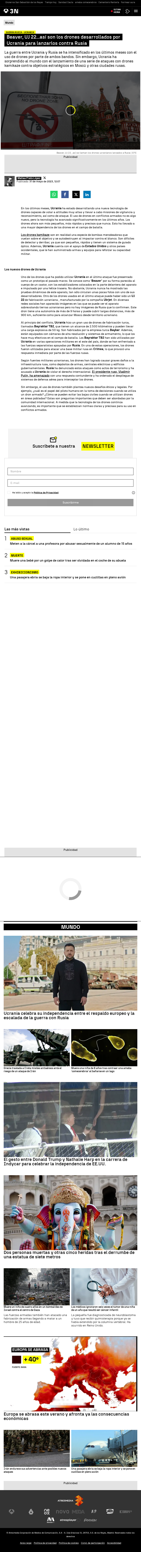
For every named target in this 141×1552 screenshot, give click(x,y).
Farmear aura (128, 2)
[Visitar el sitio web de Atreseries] (94, 1511)
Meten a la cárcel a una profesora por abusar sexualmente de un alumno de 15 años (71, 543)
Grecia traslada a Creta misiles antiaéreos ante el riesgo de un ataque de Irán (33, 1070)
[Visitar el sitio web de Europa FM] (125, 1511)
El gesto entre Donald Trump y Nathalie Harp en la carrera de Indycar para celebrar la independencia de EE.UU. (65, 1161)
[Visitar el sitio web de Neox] (46, 1511)
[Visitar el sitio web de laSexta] (31, 1511)
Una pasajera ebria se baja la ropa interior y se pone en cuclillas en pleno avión (68, 577)
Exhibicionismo (24, 572)
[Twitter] (44, 178)
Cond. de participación (93, 1543)
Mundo (70, 927)
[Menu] (136, 11)
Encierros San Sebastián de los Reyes (24, 2)
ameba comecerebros (86, 2)
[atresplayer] (127, 11)
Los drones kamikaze (35, 235)
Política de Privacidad (46, 492)
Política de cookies (69, 1543)
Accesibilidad (114, 1543)
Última (117, 11)
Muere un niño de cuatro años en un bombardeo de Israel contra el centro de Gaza (33, 1309)
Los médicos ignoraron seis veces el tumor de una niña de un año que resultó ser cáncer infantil (103, 1309)
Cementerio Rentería (108, 2)
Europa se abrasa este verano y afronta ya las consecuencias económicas (66, 1416)
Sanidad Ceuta (65, 2)
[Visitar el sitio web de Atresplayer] (70, 1520)
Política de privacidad (45, 1543)
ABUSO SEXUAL (22, 538)
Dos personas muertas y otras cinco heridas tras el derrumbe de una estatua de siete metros (69, 1254)
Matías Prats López (28, 178)
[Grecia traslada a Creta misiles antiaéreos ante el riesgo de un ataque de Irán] (37, 1047)
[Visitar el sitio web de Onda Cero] (110, 1511)
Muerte (17, 555)
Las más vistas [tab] (16, 529)
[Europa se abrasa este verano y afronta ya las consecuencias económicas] (70, 1373)
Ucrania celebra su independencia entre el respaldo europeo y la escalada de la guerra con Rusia (69, 1015)
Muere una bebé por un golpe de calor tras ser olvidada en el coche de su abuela (68, 560)
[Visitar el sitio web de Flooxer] (90, 1520)
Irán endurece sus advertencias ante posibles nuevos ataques (35, 1470)
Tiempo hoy (51, 2)
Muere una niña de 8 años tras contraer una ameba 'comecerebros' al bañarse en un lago (101, 1070)
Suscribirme (71, 502)
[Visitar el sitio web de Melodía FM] (50, 1520)
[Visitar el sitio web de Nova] (62, 1511)
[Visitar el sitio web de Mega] (78, 1511)
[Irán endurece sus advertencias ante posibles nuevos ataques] (37, 1448)
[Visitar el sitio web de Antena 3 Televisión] (15, 1511)
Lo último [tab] (81, 529)
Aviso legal (26, 1543)
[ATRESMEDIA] (70, 1501)
